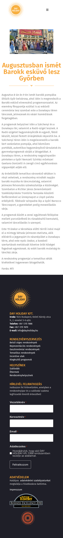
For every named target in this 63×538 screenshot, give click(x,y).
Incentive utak (17, 356)
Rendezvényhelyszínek (21, 375)
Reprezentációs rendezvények (25, 346)
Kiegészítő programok (21, 359)
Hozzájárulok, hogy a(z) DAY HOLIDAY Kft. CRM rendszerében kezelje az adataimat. (31, 453)
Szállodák (15, 368)
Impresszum (16, 489)
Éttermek (14, 372)
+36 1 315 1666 (25, 323)
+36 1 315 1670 (21, 327)
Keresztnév (18, 416)
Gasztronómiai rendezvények (24, 349)
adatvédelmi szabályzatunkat (35, 480)
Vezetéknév (18, 402)
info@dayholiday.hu (27, 330)
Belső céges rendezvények (23, 342)
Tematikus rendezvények (22, 352)
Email (14, 431)
